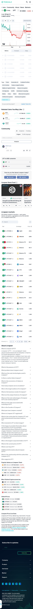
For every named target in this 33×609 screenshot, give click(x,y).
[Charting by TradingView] (3, 44)
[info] (31, 226)
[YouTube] (17, 584)
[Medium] (10, 584)
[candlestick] (13, 21)
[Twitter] (6, 584)
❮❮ (11, 341)
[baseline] (10, 21)
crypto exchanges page (7, 530)
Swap (26, 50)
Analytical (21, 131)
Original (18, 134)
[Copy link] (30, 151)
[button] (27, 2)
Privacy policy (15, 590)
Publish (16, 141)
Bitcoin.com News (16, 198)
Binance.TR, (20, 527)
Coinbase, (4, 529)
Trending (28, 131)
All (16, 131)
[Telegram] (3, 584)
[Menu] (30, 2)
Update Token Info (26, 104)
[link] (16, 113)
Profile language (26, 134)
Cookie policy (23, 590)
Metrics (6, 50)
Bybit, (24, 527)
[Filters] (30, 222)
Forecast (16, 50)
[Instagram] (20, 584)
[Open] (11, 151)
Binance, (14, 527)
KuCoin (9, 529)
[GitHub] (13, 584)
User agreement (5, 590)
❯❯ (22, 341)
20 (29, 341)
